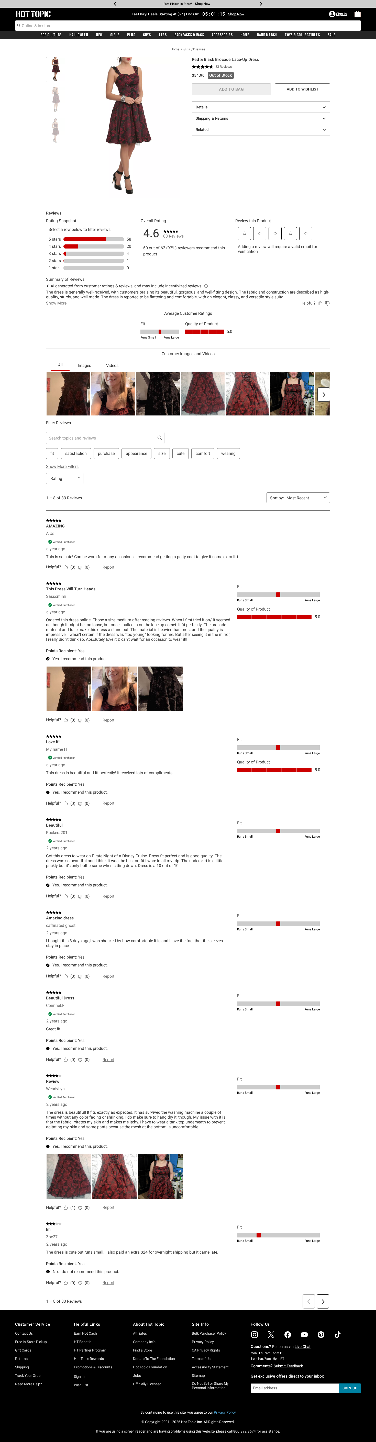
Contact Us (24, 1333)
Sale (332, 35)
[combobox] (188, 25)
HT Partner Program (90, 1350)
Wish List (81, 1385)
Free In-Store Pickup (31, 1342)
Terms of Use (202, 1359)
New (99, 35)
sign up (350, 1388)
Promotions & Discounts (93, 1367)
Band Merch (267, 35)
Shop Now (202, 4)
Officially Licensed (147, 1384)
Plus (131, 35)
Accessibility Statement (210, 1367)
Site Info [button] (200, 1324)
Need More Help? (28, 1384)
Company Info (144, 1342)
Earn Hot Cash (85, 1333)
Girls (114, 35)
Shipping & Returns (212, 118)
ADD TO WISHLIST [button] (302, 89)
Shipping (22, 1367)
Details (202, 107)
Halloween (78, 35)
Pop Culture (51, 35)
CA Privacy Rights (206, 1350)
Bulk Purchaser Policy (209, 1333)
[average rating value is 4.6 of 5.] (203, 67)
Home (244, 35)
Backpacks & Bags (189, 35)
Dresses (199, 49)
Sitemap (198, 1375)
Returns (21, 1359)
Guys (147, 35)
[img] (254, 1334)
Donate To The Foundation (154, 1359)
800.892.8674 (244, 1431)
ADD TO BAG (231, 89)
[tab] (57, 72)
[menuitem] (357, 14)
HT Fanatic (82, 1342)
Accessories (222, 35)
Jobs (137, 1375)
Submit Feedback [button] (288, 1366)
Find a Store (142, 1350)
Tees (163, 35)
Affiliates (140, 1333)
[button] (338, 14)
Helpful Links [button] (87, 1324)
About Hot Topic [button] (148, 1324)
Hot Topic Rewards (89, 1359)
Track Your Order (28, 1375)
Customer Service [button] (32, 1324)
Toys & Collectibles (302, 35)
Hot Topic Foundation (150, 1367)
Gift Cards (23, 1350)
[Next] (261, 4)
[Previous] (115, 4)
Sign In (79, 1377)
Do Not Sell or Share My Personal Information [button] (210, 1385)
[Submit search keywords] (19, 25)
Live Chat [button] (303, 1346)
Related (202, 129)
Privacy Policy (203, 1342)
